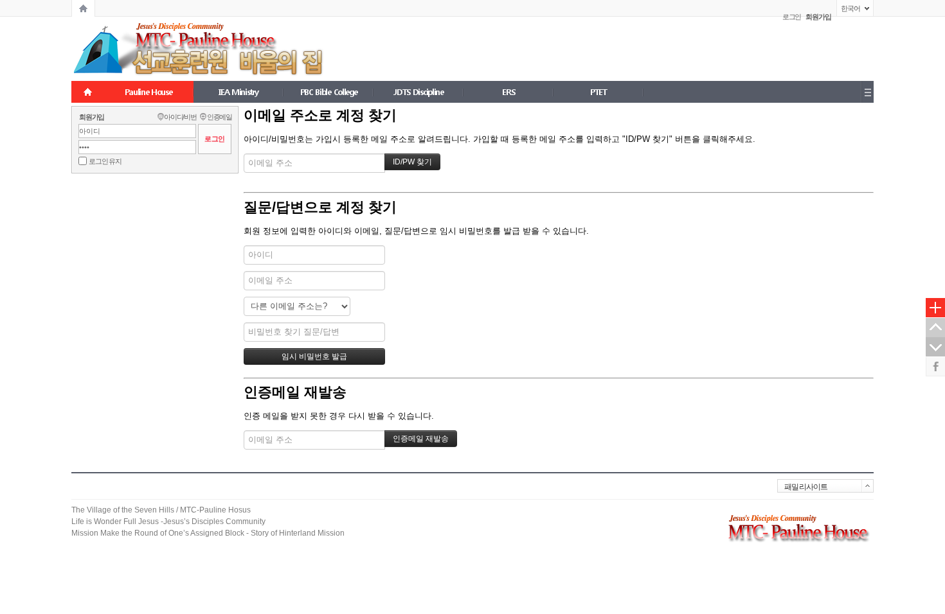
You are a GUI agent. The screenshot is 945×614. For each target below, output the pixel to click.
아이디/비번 (180, 117)
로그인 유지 (105, 161)
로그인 (792, 17)
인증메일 (219, 117)
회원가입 (91, 117)
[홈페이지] (83, 8)
